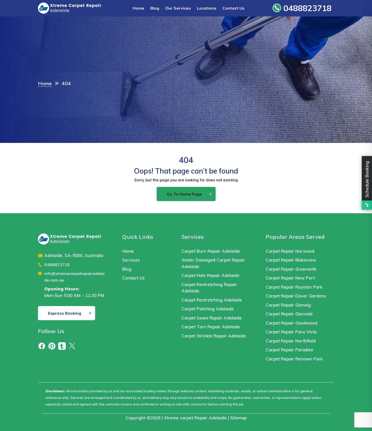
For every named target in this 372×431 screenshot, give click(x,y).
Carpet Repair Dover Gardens (296, 295)
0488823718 (306, 8)
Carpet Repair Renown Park (294, 358)
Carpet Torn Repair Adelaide (210, 326)
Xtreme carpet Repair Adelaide (195, 417)
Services (131, 260)
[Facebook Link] (42, 345)
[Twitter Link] (72, 345)
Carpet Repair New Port (290, 278)
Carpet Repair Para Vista (291, 331)
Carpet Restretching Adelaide (211, 300)
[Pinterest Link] (52, 345)
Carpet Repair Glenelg (288, 305)
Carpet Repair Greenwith (291, 269)
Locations (206, 8)
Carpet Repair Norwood (290, 251)
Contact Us (233, 8)
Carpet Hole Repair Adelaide (210, 275)
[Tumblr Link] (62, 345)
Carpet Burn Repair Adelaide (210, 251)
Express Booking (64, 313)
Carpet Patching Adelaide (207, 308)
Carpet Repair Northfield (291, 340)
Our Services (178, 8)
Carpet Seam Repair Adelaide (211, 317)
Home (138, 8)
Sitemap (238, 417)
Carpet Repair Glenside (289, 313)
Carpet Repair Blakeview (291, 260)
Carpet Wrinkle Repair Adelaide (214, 335)
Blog (154, 8)
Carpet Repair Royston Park (294, 287)
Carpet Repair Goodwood (291, 323)
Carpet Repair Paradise (289, 349)
